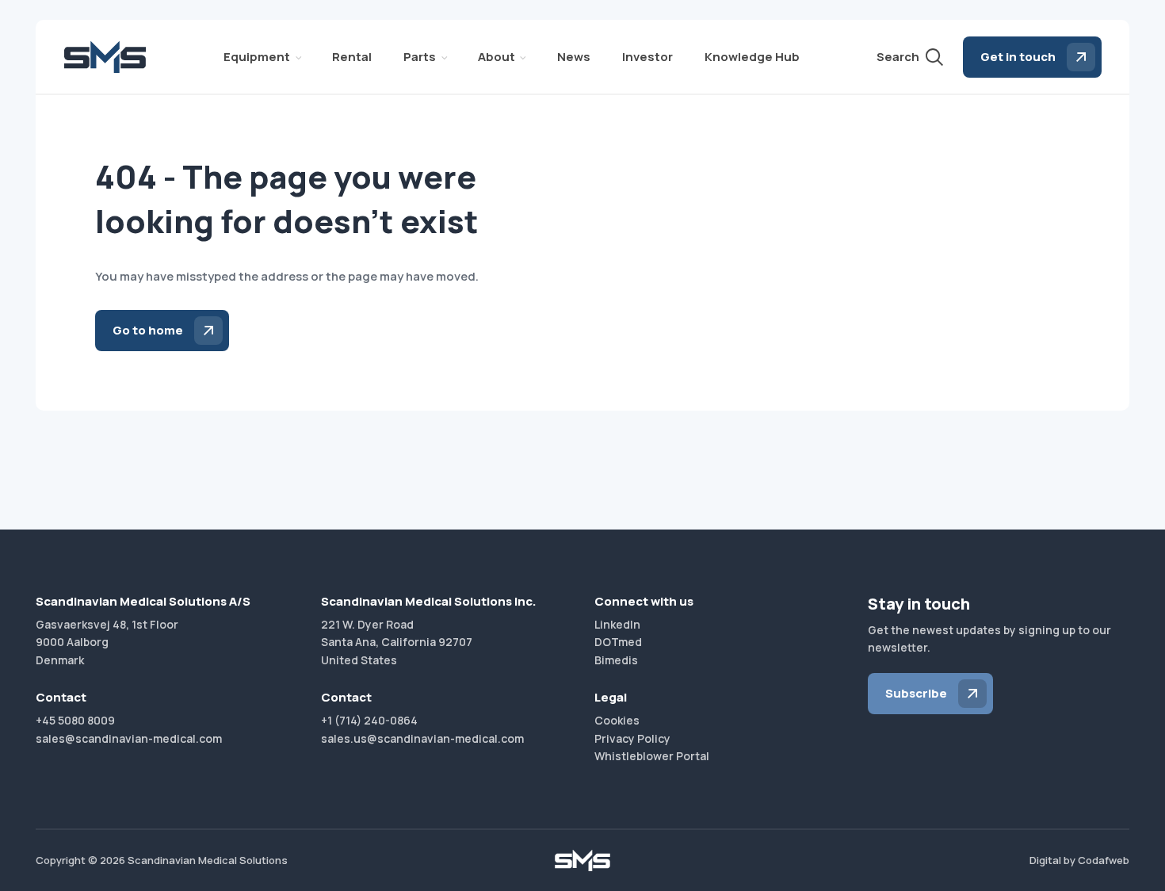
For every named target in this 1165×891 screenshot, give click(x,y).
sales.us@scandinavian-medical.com (422, 738)
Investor (647, 56)
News (573, 56)
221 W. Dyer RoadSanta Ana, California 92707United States (396, 642)
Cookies (617, 720)
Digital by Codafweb (1079, 860)
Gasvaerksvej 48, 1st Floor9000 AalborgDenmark (107, 642)
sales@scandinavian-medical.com (129, 738)
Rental (352, 56)
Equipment (256, 56)
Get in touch (1018, 56)
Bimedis (616, 659)
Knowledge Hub (752, 56)
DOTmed (618, 641)
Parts (419, 56)
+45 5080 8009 (75, 720)
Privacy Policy (632, 738)
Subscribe (916, 693)
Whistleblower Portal (651, 755)
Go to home (148, 330)
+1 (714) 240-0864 (369, 720)
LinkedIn (617, 624)
